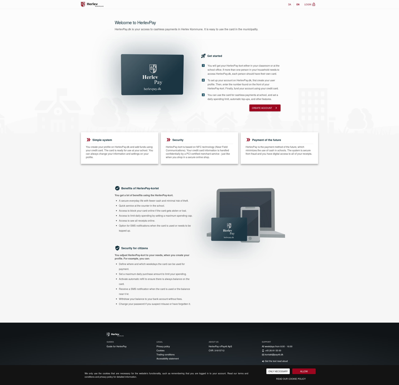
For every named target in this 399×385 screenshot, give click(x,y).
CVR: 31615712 (216, 350)
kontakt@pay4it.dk (272, 354)
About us (214, 341)
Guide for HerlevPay (116, 346)
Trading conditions (165, 354)
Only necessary (278, 371)
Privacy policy (163, 346)
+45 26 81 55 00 (271, 350)
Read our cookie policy (291, 378)
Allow (304, 371)
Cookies (160, 350)
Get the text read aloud (275, 361)
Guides (110, 341)
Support (266, 341)
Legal (159, 341)
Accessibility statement (167, 358)
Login (310, 4)
